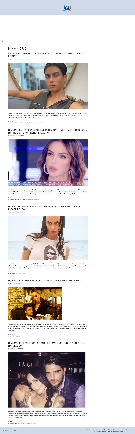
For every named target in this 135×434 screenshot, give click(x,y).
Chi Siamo (89, 429)
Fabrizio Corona (33, 123)
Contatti (95, 429)
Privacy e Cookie (103, 429)
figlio (39, 123)
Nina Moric (43, 123)
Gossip (11, 121)
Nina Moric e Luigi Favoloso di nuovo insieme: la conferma (44, 280)
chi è (22, 123)
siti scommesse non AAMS (118, 431)
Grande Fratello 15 (14, 423)
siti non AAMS (97, 431)
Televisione (13, 198)
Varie (11, 421)
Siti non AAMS (106, 431)
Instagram (12, 273)
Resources (129, 429)
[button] (2, 41)
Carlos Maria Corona (15, 123)
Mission (110, 429)
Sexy (23, 273)
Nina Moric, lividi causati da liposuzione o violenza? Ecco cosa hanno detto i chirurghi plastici (47, 131)
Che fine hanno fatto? (119, 429)
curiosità (26, 123)
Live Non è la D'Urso (20, 199)
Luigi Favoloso (29, 199)
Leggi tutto (35, 117)
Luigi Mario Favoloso (25, 423)
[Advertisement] (67, 27)
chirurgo (12, 199)
